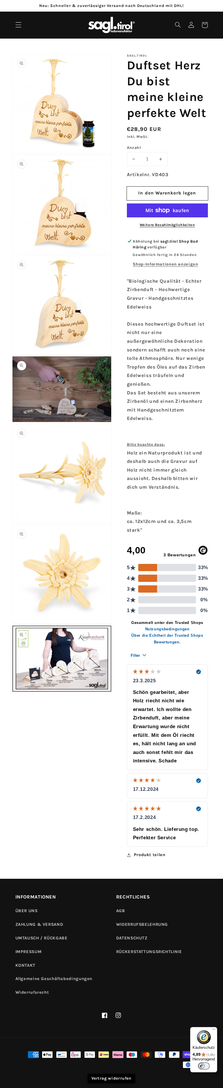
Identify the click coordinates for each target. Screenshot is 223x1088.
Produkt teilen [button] (150, 854)
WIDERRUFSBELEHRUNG (142, 924)
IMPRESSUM (28, 951)
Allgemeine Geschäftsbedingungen (54, 978)
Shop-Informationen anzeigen (165, 264)
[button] (18, 25)
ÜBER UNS (26, 910)
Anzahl (134, 147)
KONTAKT (25, 965)
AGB (120, 910)
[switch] (204, 1065)
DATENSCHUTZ (132, 938)
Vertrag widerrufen (111, 1078)
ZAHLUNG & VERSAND (39, 924)
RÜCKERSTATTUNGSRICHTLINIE (149, 951)
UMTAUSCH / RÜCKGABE (41, 938)
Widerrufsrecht (32, 992)
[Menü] (213, 1030)
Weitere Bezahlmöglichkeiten (167, 225)
